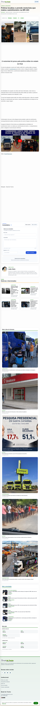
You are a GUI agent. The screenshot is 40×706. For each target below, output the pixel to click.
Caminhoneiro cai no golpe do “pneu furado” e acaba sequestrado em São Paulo (34, 290)
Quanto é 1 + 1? (6, 250)
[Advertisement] (20, 51)
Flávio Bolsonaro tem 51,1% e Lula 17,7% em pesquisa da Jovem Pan (14, 453)
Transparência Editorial (5, 681)
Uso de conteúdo (4, 685)
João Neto (3, 12)
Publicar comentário (31, 252)
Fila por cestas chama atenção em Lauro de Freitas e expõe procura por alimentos (16, 537)
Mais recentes (28, 224)
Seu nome (5, 232)
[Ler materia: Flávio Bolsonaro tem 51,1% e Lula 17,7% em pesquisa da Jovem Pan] (20, 433)
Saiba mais (4, 703)
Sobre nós (3, 683)
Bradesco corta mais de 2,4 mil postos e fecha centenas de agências (14, 411)
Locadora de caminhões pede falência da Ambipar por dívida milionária (14, 495)
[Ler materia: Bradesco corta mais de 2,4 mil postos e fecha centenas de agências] (20, 391)
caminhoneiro (13, 69)
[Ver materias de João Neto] (4, 271)
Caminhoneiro (32, 286)
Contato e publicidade (5, 687)
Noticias (31, 299)
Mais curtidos (34, 224)
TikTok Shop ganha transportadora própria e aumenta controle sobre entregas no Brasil (17, 579)
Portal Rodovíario (8, 153)
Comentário (6, 237)
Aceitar (35, 703)
